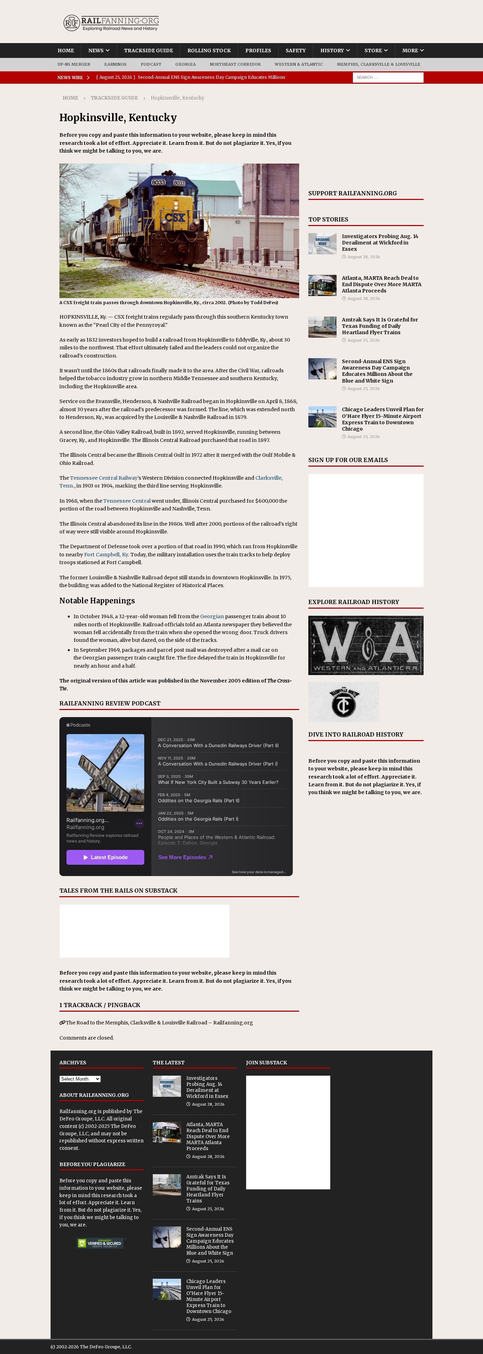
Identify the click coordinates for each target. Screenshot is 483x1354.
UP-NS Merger (74, 64)
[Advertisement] (366, 137)
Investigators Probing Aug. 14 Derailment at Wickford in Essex (380, 242)
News (96, 50)
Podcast (151, 64)
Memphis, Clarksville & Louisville (379, 64)
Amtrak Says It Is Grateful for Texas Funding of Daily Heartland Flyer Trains (380, 326)
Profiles (258, 50)
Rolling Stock (209, 50)
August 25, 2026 (364, 340)
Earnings (115, 64)
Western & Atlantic (299, 64)
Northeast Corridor (235, 64)
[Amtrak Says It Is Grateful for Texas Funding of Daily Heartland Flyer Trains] (322, 327)
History (332, 50)
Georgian (212, 616)
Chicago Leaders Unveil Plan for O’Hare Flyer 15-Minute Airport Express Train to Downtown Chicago (383, 419)
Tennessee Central (127, 501)
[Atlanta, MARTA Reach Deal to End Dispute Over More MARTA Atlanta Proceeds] (322, 285)
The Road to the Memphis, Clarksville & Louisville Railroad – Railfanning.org (159, 1022)
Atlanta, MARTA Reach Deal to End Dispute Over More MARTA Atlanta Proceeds (381, 284)
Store (373, 50)
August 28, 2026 (364, 256)
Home (66, 50)
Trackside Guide (148, 50)
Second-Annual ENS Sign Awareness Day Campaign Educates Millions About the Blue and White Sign (377, 371)
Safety (296, 50)
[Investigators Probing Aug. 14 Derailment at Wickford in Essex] (322, 243)
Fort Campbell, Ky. (106, 554)
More (410, 50)
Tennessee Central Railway (104, 478)
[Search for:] (388, 77)
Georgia (185, 64)
